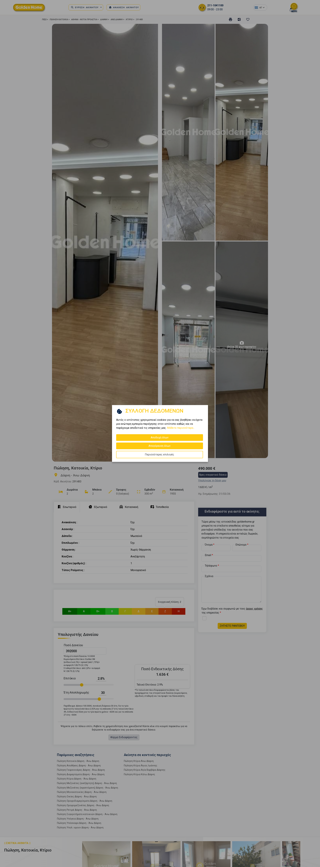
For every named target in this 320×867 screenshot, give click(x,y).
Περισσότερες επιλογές (159, 454)
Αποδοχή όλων (159, 437)
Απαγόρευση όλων (159, 445)
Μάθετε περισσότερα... (181, 427)
